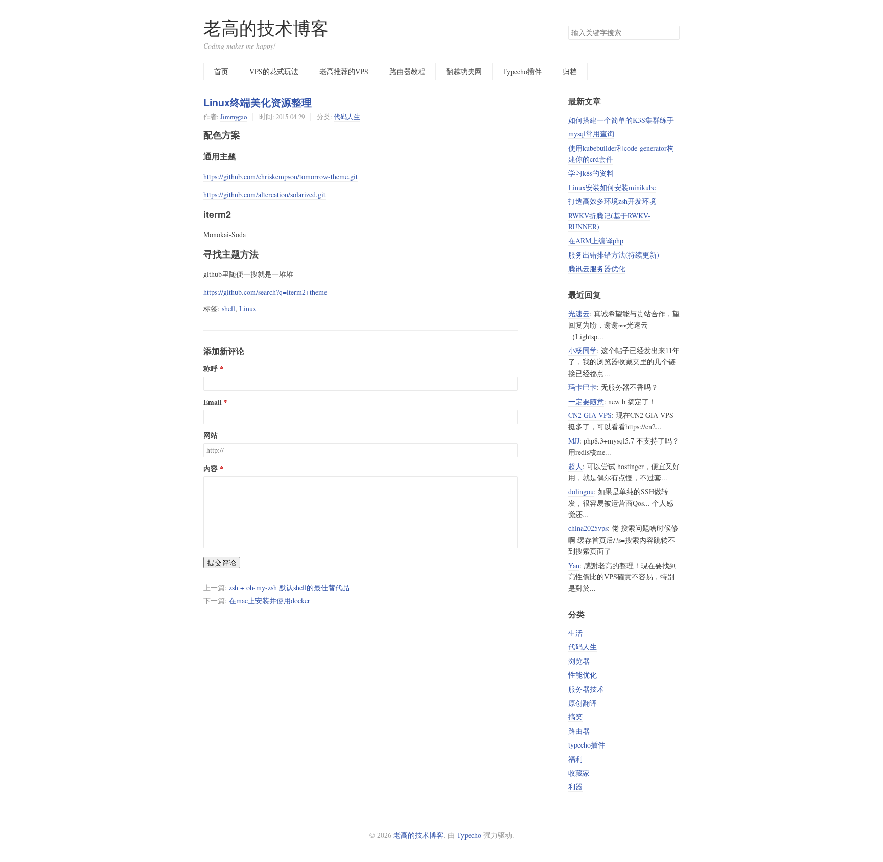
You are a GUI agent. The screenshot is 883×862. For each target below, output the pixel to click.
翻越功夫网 (464, 71)
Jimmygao (233, 116)
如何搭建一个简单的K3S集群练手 (621, 120)
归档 (570, 71)
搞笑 (575, 716)
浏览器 (579, 661)
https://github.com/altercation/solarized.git (264, 194)
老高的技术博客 (266, 28)
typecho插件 (586, 745)
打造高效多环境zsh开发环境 (612, 201)
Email (212, 402)
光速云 (579, 313)
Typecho (469, 835)
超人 (575, 466)
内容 (210, 468)
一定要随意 (586, 401)
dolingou (581, 491)
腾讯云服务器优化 (596, 268)
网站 (210, 435)
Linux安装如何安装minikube (612, 187)
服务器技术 (586, 689)
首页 (221, 71)
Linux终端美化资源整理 (257, 102)
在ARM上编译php (595, 240)
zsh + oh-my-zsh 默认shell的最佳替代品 (289, 587)
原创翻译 (582, 703)
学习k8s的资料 (591, 173)
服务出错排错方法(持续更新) (613, 255)
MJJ (573, 441)
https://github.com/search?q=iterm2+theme (265, 292)
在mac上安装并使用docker (269, 600)
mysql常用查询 (591, 133)
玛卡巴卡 (582, 387)
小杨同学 (582, 350)
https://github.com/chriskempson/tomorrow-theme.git (280, 176)
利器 (575, 786)
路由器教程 (407, 71)
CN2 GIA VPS (590, 415)
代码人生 (347, 116)
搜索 (671, 33)
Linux (248, 308)
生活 (575, 633)
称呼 (210, 369)
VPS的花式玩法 (273, 71)
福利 (575, 759)
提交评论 (221, 562)
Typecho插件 (522, 71)
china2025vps (588, 528)
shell (228, 308)
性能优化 (582, 675)
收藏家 (579, 773)
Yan (573, 565)
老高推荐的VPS (343, 71)
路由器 (579, 731)
